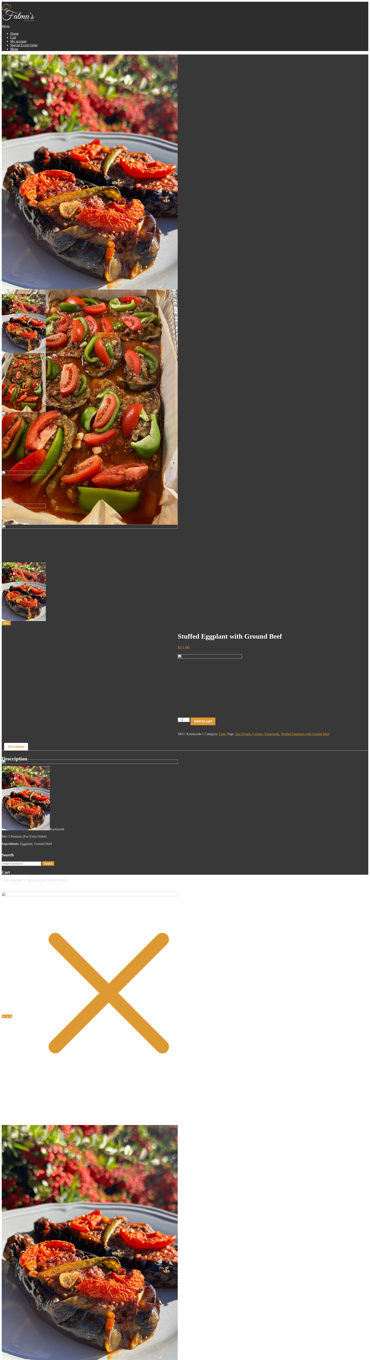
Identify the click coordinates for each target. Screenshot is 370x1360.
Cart (13, 37)
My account (18, 41)
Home (14, 33)
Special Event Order (24, 45)
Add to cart (203, 721)
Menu (14, 49)
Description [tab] (16, 746)
